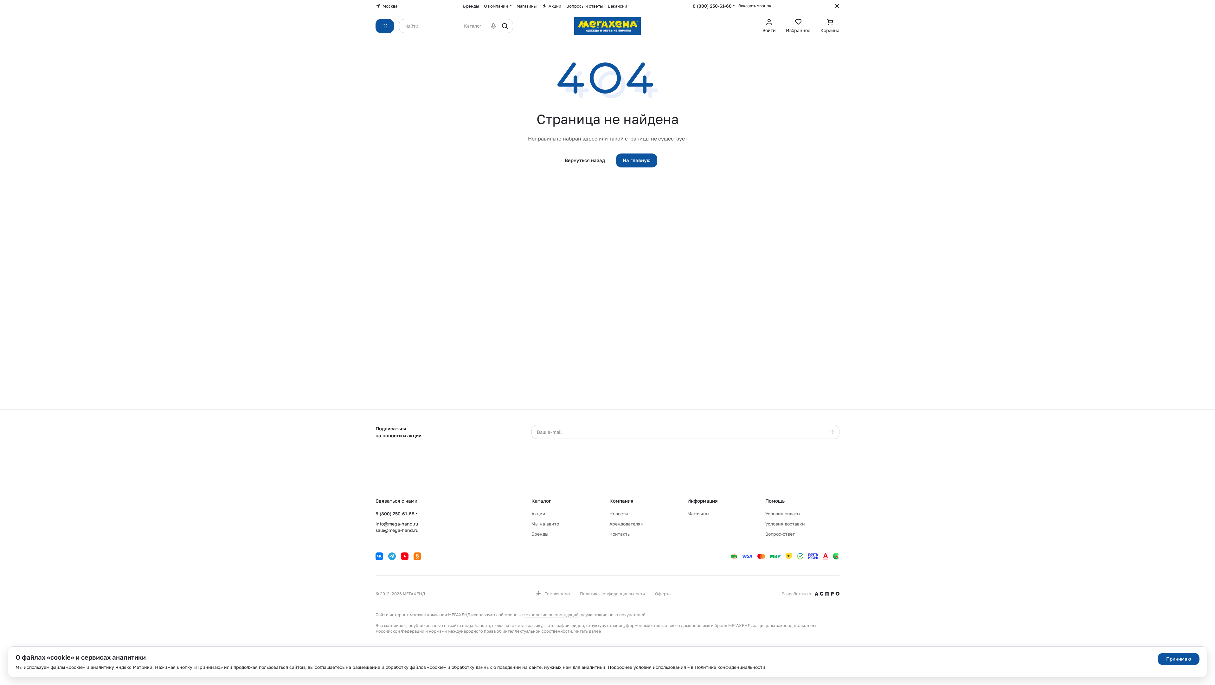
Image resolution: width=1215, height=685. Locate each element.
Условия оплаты (782, 513)
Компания (621, 501)
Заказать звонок (754, 5)
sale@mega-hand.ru (397, 530)
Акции (538, 513)
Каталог (541, 501)
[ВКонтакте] (379, 556)
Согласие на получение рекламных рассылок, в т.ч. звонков (688, 463)
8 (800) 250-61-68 (712, 6)
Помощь (775, 501)
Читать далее (587, 631)
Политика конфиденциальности (612, 593)
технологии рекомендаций (551, 614)
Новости (618, 513)
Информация (702, 501)
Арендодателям (626, 523)
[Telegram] (392, 556)
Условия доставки (785, 523)
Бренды (539, 534)
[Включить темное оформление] (836, 6)
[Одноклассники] (417, 556)
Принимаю (1178, 659)
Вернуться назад (585, 160)
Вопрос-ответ (780, 534)
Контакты (620, 534)
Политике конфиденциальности (730, 667)
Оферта (663, 593)
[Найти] (505, 26)
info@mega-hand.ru (397, 523)
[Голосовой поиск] (493, 26)
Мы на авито (545, 523)
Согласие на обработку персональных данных (690, 444)
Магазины (698, 513)
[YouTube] (404, 556)
